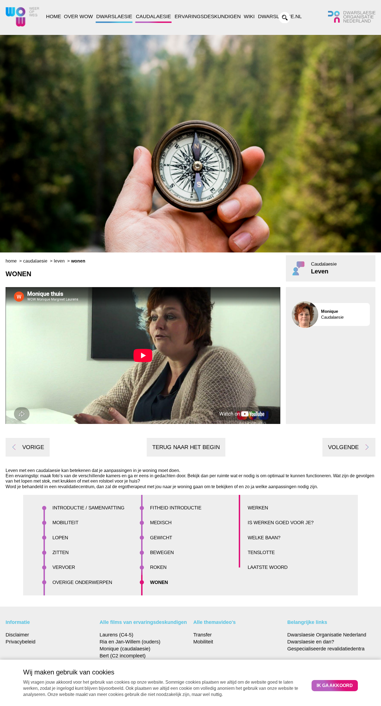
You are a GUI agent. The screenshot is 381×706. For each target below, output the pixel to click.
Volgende (343, 447)
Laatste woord (268, 567)
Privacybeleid (20, 642)
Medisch (161, 522)
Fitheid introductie (175, 508)
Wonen (159, 582)
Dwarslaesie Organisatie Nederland (326, 635)
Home (53, 16)
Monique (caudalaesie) (125, 649)
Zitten (60, 552)
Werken (258, 508)
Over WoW (78, 16)
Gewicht (161, 537)
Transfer (202, 635)
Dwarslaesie (114, 16)
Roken (158, 567)
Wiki (249, 16)
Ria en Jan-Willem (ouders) (130, 642)
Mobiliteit (65, 522)
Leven (59, 261)
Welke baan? (264, 537)
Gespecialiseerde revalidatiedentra (326, 649)
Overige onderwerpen (82, 582)
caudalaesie (35, 261)
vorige (33, 447)
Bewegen (162, 552)
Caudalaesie (153, 16)
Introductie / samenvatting (88, 508)
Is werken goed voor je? (281, 522)
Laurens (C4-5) (116, 635)
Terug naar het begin (186, 447)
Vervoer (63, 567)
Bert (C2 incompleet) (123, 656)
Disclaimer (17, 635)
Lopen (60, 537)
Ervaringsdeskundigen (208, 16)
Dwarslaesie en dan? (310, 642)
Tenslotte (261, 552)
